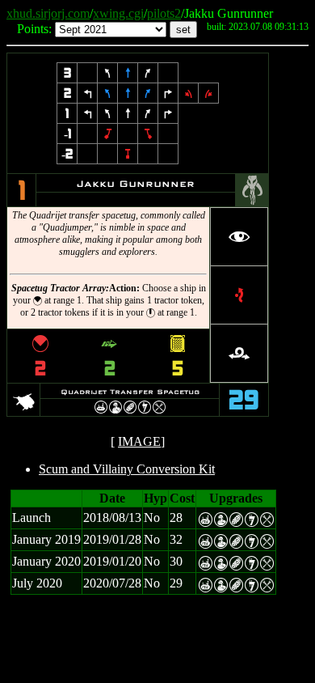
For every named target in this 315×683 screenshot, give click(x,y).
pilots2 (164, 13)
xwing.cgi (118, 13)
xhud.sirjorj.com (48, 13)
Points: (34, 29)
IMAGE (139, 441)
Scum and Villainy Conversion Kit (127, 469)
